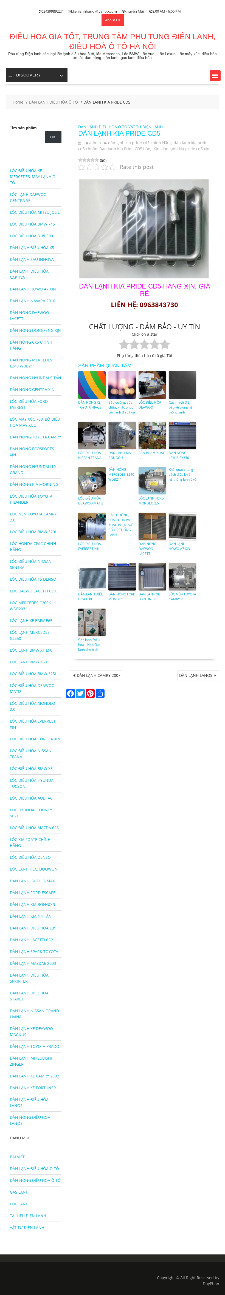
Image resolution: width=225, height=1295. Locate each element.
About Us (112, 20)
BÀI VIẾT (17, 1156)
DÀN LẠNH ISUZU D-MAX (32, 880)
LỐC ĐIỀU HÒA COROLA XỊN (35, 738)
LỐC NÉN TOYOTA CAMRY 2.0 (182, 596)
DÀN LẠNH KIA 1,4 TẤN (31, 916)
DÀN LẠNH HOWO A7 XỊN (179, 546)
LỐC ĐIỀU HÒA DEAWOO (150, 405)
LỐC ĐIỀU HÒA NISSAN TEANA (90, 455)
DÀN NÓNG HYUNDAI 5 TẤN (35, 377)
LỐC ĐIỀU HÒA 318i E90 (31, 235)
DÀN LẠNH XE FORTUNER (149, 596)
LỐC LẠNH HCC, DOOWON (34, 869)
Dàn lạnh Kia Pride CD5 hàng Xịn (129, 148)
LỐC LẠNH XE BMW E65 (31, 620)
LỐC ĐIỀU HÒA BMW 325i (33, 673)
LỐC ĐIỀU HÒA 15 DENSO (33, 579)
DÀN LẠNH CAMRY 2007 (98, 675)
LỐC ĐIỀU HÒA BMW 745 (32, 224)
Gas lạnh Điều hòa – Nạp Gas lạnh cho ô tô (89, 644)
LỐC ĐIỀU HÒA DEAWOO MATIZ (90, 501)
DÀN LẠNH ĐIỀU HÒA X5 (32, 247)
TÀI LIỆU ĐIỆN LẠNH (28, 1215)
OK (53, 136)
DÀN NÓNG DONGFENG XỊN (35, 330)
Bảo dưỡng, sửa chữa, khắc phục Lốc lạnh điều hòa (121, 407)
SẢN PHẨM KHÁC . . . (152, 455)
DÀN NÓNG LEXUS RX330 (179, 455)
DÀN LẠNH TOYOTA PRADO (34, 1046)
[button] (215, 75)
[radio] (124, 345)
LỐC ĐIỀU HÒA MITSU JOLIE (35, 212)
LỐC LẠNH (19, 1203)
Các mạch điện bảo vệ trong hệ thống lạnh (181, 407)
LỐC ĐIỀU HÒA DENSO (30, 857)
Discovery (28, 75)
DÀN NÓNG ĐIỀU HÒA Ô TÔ (35, 1180)
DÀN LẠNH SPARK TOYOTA (34, 951)
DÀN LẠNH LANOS (195, 675)
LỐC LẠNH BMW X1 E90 (31, 650)
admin (95, 142)
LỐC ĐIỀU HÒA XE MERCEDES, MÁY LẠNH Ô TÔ (32, 176)
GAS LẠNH (19, 1192)
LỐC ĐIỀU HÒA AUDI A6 (31, 798)
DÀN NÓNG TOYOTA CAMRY (35, 437)
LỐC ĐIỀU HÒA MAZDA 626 (34, 827)
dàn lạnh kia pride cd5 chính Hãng (140, 142)
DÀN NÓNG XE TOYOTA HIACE (89, 405)
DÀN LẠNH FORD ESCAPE (32, 892)
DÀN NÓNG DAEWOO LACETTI (147, 548)
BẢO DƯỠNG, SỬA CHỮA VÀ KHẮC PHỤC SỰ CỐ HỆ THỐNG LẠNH (120, 525)
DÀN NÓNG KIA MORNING (34, 484)
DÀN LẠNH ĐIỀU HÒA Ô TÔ (102, 126)
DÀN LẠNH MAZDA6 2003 (33, 963)
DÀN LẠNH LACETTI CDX (32, 939)
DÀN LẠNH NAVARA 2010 (32, 300)
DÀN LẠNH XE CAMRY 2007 (34, 1076)
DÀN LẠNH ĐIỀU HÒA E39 (90, 596)
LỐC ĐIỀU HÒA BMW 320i (33, 531)
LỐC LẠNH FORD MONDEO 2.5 (151, 501)
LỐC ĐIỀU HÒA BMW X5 (31, 768)
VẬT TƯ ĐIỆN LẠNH (145, 126)
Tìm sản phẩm (23, 127)
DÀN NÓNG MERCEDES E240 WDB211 (121, 474)
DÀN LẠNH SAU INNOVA (32, 259)
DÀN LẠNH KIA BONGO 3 (119, 455)
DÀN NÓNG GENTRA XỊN (32, 389)
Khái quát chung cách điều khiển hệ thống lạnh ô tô (182, 474)
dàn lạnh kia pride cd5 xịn (185, 148)
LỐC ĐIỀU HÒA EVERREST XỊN (89, 546)
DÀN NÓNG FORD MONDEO (122, 596)
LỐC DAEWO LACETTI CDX (33, 591)
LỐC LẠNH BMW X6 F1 (30, 661)
